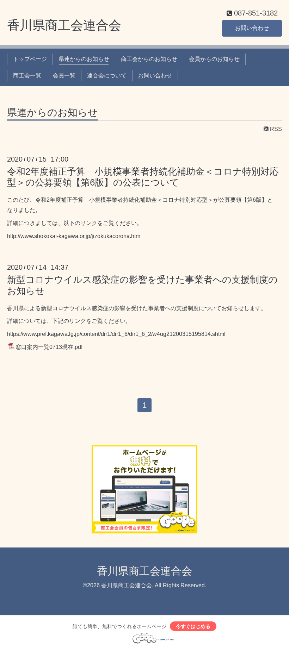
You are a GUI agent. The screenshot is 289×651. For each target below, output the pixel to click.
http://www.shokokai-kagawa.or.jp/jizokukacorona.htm (73, 236)
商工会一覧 (27, 76)
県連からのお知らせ (84, 59)
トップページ (30, 59)
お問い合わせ (252, 28)
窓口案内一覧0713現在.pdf (49, 347)
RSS (275, 129)
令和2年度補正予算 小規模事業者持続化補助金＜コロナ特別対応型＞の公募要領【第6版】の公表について (143, 177)
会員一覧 (64, 76)
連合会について (107, 76)
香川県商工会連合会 (64, 25)
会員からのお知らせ (214, 59)
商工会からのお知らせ (149, 59)
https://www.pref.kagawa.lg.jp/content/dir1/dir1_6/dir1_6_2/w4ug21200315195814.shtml (116, 334)
